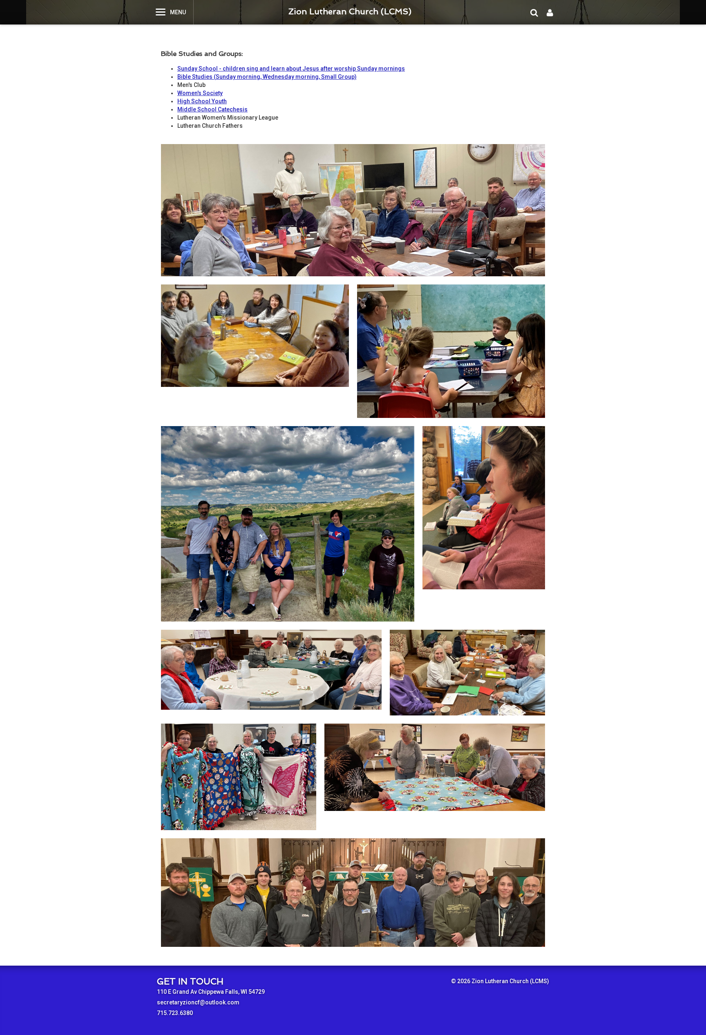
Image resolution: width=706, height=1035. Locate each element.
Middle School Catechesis (212, 109)
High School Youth (202, 101)
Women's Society (200, 93)
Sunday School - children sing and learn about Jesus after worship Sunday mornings (291, 68)
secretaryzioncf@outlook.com (198, 1002)
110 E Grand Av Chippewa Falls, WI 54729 (211, 991)
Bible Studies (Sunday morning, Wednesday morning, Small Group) (267, 76)
